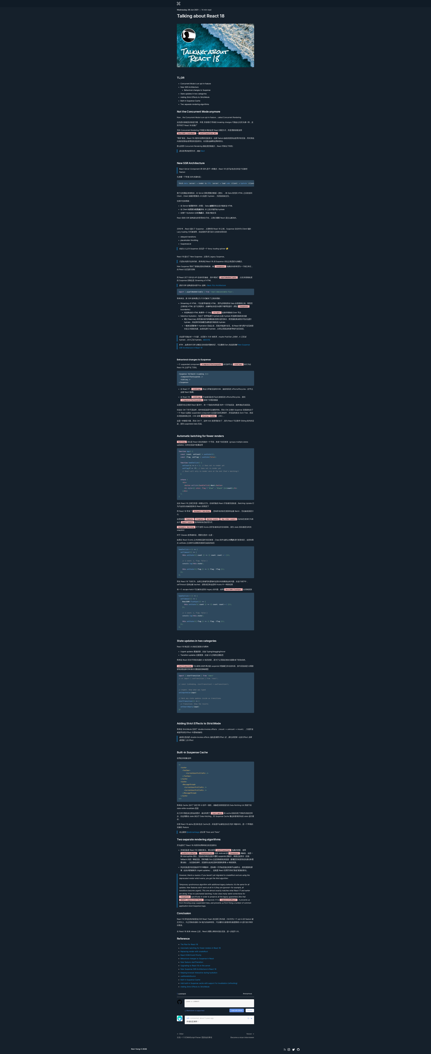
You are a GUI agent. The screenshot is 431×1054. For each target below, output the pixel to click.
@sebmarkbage (193, 832)
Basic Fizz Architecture (216, 285)
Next (203, 151)
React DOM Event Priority (190, 955)
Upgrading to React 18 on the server (195, 965)
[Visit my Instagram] (289, 1049)
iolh (188, 1018)
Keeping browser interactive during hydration (198, 973)
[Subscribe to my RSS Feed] (285, 1049)
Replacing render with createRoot (194, 951)
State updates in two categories (196, 640)
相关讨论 (206, 340)
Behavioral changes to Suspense (194, 359)
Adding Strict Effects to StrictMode (199, 723)
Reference (183, 938)
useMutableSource (188, 976)
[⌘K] (178, 3)
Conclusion (184, 913)
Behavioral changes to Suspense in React (197, 958)
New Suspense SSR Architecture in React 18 (198, 969)
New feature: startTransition (191, 962)
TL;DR (180, 77)
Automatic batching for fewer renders (200, 436)
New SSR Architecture (191, 163)
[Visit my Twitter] (293, 1049)
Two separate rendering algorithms (198, 839)
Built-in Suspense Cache (192, 752)
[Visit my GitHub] (298, 1049)
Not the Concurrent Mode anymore (198, 111)
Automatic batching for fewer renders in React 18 (200, 948)
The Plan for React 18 (189, 944)
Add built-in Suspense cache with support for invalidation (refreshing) (208, 983)
